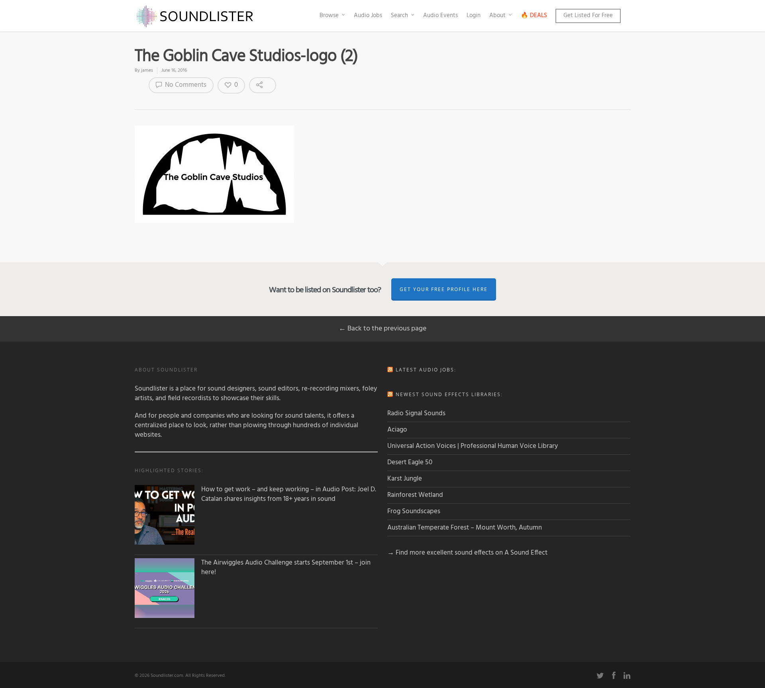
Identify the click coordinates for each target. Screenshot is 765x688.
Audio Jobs (368, 15)
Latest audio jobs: (426, 369)
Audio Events (440, 15)
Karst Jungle (404, 478)
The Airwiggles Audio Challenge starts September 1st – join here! (286, 567)
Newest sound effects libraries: (449, 394)
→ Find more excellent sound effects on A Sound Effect (467, 552)
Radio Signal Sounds (416, 413)
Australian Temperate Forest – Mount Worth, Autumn (464, 527)
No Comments (184, 85)
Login (474, 15)
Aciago (397, 429)
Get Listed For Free (588, 15)
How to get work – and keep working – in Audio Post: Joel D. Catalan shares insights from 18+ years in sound (288, 494)
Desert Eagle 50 (409, 462)
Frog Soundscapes (413, 511)
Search (399, 15)
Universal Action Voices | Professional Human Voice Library (472, 446)
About (497, 15)
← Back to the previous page (382, 328)
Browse (329, 15)
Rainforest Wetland (415, 495)
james (147, 70)
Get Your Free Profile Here (444, 289)
